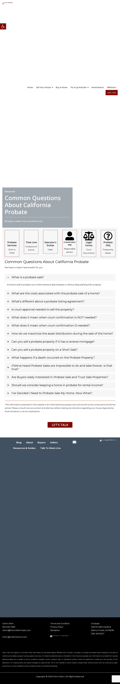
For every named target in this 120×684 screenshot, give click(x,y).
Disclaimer (55, 630)
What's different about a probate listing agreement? (47, 301)
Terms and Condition (60, 623)
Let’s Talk (111, 92)
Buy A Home (61, 87)
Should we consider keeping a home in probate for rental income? (57, 385)
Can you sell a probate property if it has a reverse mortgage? (53, 341)
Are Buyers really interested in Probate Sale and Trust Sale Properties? (59, 377)
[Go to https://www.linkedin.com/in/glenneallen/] (84, 442)
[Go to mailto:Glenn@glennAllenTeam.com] (74, 442)
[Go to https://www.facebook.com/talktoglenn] (79, 442)
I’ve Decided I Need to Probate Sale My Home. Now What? (51, 393)
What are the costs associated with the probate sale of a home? (55, 293)
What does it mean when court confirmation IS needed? (50, 325)
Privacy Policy (56, 627)
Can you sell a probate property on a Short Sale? (44, 349)
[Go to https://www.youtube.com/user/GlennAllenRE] (84, 448)
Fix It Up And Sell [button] (78, 87)
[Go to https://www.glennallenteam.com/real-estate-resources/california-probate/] (12, 243)
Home (30, 87)
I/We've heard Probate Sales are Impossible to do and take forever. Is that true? (61, 367)
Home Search (97, 87)
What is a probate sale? (27, 277)
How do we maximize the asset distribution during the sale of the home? (62, 333)
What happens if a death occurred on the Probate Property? (53, 357)
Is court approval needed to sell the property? (42, 309)
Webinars (111, 87)
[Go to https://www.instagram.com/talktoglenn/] (79, 448)
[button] (3, 26)
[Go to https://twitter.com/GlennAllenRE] (88, 442)
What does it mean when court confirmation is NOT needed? (54, 317)
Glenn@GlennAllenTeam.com (16, 630)
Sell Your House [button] (43, 87)
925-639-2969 (8, 627)
